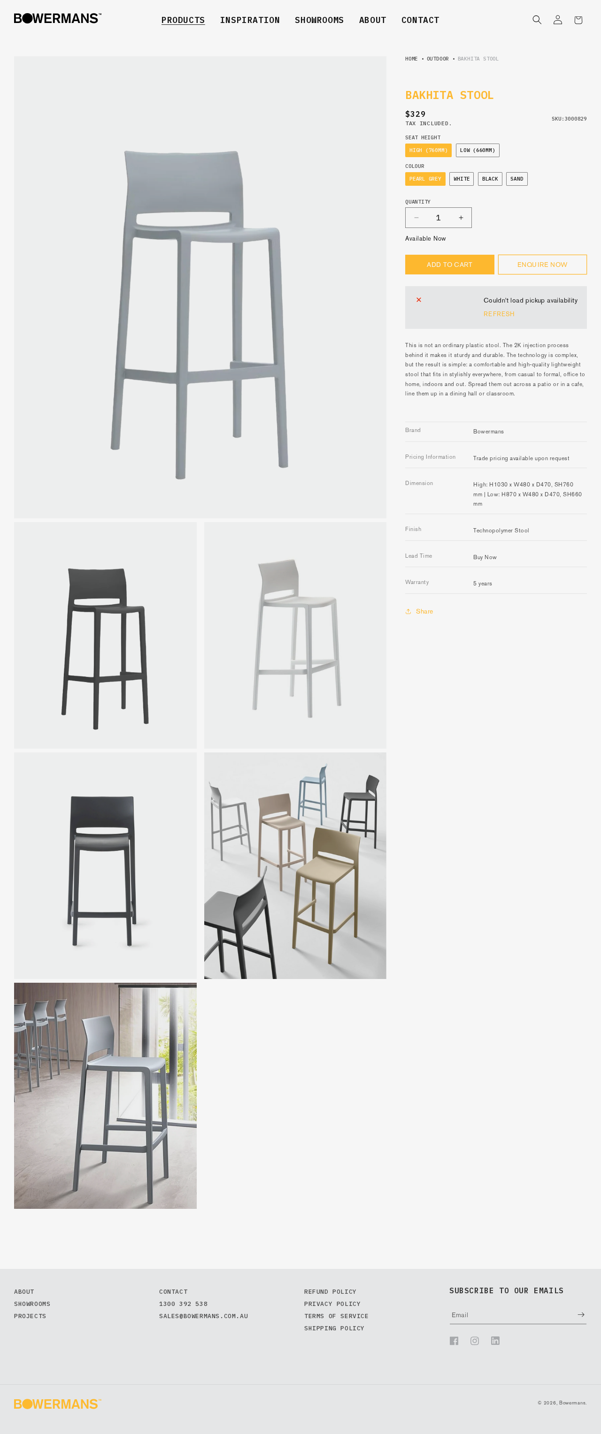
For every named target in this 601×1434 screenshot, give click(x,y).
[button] (183, 20)
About (372, 20)
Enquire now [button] (542, 264)
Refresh (499, 314)
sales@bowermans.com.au (203, 1316)
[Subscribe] (574, 1314)
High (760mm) (428, 150)
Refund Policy (330, 1292)
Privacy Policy (332, 1304)
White (462, 178)
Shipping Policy (334, 1328)
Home (411, 58)
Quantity (418, 202)
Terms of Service (336, 1316)
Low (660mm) (477, 150)
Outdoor (438, 58)
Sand (516, 178)
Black (490, 178)
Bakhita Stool (478, 58)
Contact (420, 20)
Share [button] (424, 611)
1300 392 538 (183, 1304)
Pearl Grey (425, 178)
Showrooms (319, 20)
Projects (30, 1316)
